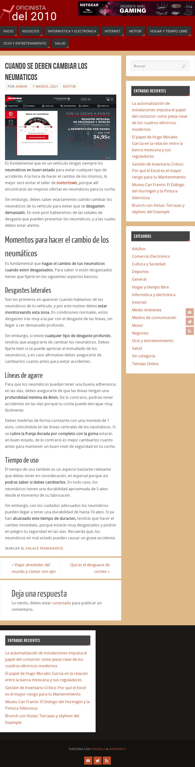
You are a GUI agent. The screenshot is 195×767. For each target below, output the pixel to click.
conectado (61, 603)
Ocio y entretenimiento (152, 340)
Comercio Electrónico (151, 256)
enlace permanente (44, 548)
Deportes (140, 271)
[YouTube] (190, 312)
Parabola (98, 749)
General (139, 279)
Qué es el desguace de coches (90, 568)
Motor (69, 86)
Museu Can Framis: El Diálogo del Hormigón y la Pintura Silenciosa (158, 191)
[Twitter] (190, 322)
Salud (137, 348)
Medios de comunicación (154, 317)
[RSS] (190, 331)
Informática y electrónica (154, 294)
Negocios (140, 333)
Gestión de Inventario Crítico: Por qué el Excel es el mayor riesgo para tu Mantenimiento (159, 170)
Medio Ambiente (146, 310)
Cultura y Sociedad (149, 264)
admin (22, 86)
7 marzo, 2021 (45, 86)
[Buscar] (183, 66)
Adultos (139, 248)
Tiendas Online (145, 363)
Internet (139, 302)
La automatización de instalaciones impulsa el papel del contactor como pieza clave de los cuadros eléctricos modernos (159, 116)
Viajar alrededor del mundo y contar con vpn (34, 568)
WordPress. (118, 749)
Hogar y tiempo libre (150, 287)
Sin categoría (143, 355)
